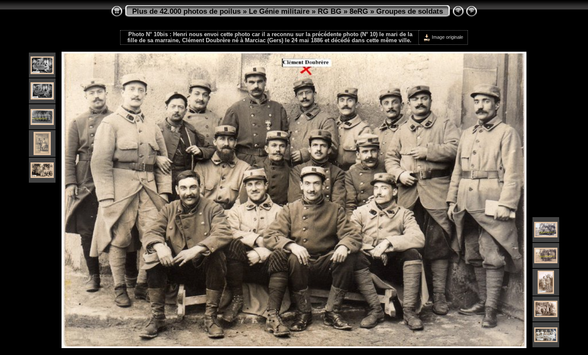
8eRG (359, 11)
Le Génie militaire (279, 11)
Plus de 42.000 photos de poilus (186, 11)
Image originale (446, 37)
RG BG (329, 11)
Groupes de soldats (409, 11)
